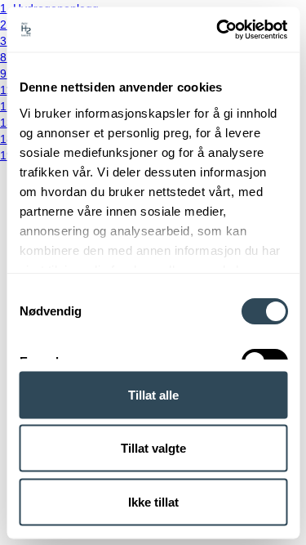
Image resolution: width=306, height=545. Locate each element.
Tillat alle (153, 394)
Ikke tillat (153, 501)
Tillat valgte (153, 448)
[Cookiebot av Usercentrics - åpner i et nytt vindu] (218, 29)
